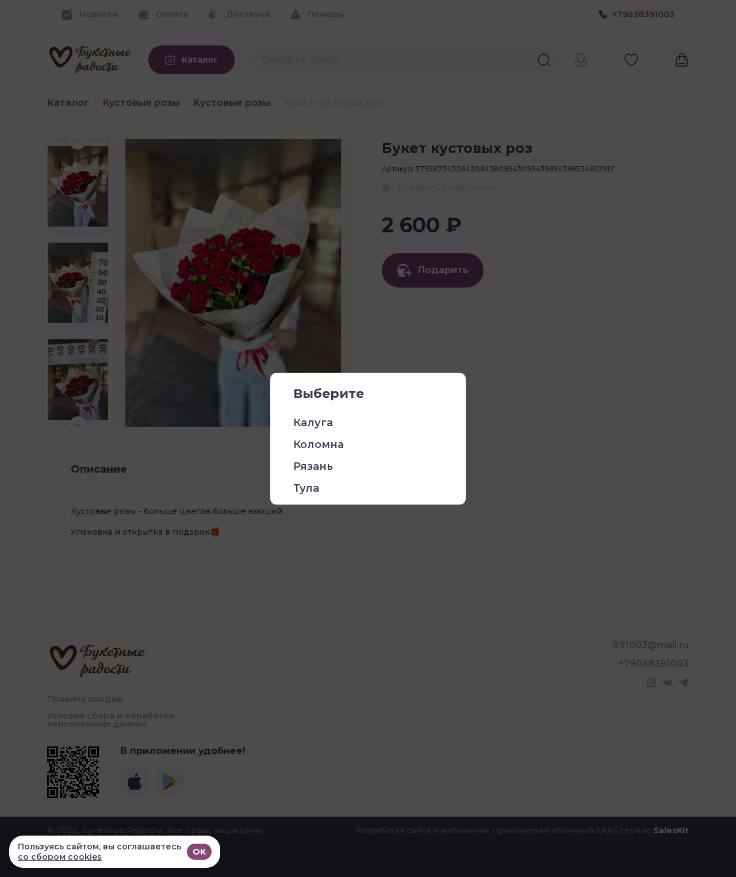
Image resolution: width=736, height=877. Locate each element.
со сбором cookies (60, 857)
